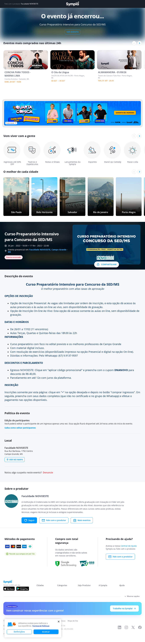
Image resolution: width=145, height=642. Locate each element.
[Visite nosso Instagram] (126, 627)
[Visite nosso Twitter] (133, 627)
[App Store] (9, 589)
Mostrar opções (133, 596)
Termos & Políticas (40, 626)
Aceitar (46, 631)
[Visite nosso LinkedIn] (119, 627)
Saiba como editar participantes (20, 427)
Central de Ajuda (129, 545)
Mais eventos (84, 520)
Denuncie (48, 472)
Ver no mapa (16, 459)
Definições (19, 631)
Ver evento (73, 32)
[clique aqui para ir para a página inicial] (72, 4)
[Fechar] (59, 621)
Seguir (31, 520)
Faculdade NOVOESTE (29, 4)
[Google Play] (22, 589)
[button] (11, 624)
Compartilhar (109, 264)
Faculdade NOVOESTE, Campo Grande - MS (38, 250)
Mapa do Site (73, 621)
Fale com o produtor (56, 520)
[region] (33, 628)
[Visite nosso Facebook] (140, 627)
